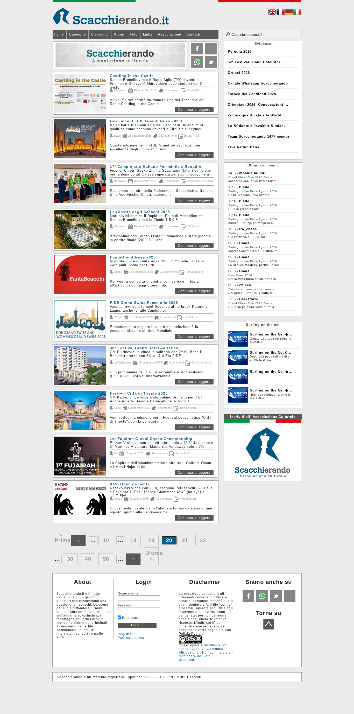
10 (106, 540)
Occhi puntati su (202, 362)
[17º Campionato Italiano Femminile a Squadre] (80, 166)
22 (203, 540)
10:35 (233, 229)
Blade (117, 135)
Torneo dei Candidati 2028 (252, 94)
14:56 (233, 173)
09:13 (233, 243)
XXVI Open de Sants (130, 484)
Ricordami (130, 618)
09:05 (233, 257)
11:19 (233, 201)
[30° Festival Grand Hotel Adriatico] (80, 348)
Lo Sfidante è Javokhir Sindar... (257, 126)
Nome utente (128, 593)
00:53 (233, 285)
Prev (57, 55)
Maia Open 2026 (240, 275)
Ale (116, 453)
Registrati (126, 634)
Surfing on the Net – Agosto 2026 (252, 191)
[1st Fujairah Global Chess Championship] (80, 438)
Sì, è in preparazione (244, 209)
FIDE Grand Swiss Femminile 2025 (144, 302)
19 (151, 540)
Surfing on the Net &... (271, 352)
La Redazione (122, 362)
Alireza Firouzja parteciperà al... (252, 223)
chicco (118, 271)
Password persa (131, 638)
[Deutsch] (289, 12)
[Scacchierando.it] (111, 16)
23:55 (233, 299)
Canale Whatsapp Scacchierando (258, 83)
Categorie (77, 34)
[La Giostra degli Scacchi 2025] (80, 212)
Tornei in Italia (188, 407)
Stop (184, 72)
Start (181, 72)
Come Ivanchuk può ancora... (250, 195)
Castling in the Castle (132, 76)
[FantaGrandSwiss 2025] (80, 257)
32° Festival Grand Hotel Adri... (257, 62)
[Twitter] (210, 67)
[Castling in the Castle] (80, 76)
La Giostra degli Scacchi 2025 (140, 212)
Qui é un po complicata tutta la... (252, 307)
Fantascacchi (194, 271)
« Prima (61, 537)
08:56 (233, 271)
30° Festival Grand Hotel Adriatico (144, 348)
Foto (134, 34)
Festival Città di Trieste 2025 (139, 393)
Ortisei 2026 (239, 73)
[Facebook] (196, 53)
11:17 (233, 215)
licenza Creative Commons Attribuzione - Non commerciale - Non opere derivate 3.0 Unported (206, 654)
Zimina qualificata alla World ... (257, 115)
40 (88, 559)
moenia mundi (252, 173)
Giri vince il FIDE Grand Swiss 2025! (146, 121)
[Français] (281, 12)
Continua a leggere (194, 109)
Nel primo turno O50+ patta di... (252, 293)
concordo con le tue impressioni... (253, 181)
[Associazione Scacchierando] (262, 450)
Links (147, 34)
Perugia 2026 (240, 51)
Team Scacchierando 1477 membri (259, 136)
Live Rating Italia (243, 147)
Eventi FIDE (191, 135)
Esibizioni (193, 226)
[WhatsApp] (196, 67)
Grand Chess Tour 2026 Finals (250, 177)
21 (185, 540)
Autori (119, 34)
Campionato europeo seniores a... (253, 289)
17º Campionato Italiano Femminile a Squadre (155, 166)
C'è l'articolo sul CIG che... (248, 237)
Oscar (118, 317)
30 (70, 559)
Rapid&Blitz (194, 90)
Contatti (193, 34)
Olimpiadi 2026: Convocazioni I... (259, 105)
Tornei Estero (183, 453)
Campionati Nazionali (200, 181)
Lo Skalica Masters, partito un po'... (255, 265)
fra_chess (248, 229)
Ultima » (152, 556)
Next (183, 55)
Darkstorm (248, 299)
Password (126, 605)
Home (59, 34)
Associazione (169, 34)
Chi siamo (100, 34)
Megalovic (120, 90)
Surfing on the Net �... (271, 334)
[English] (272, 12)
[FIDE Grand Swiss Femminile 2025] (80, 302)
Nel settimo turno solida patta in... (253, 279)
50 (106, 559)
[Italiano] (297, 12)
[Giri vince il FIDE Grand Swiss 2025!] (80, 121)
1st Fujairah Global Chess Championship (151, 439)
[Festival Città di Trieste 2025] (80, 393)
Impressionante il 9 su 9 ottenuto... (254, 251)
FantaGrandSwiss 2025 (133, 257)
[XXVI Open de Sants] (80, 484)
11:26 (233, 187)
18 (133, 540)
